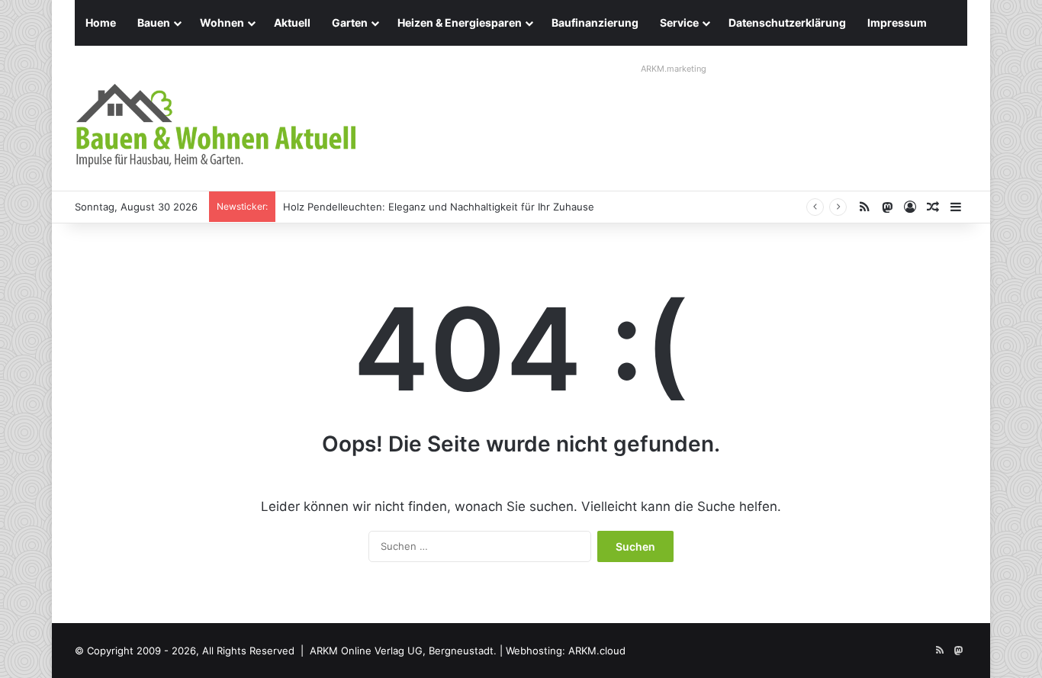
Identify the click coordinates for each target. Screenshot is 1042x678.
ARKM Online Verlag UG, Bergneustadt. (403, 650)
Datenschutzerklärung (787, 22)
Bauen (153, 22)
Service (679, 22)
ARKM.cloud (597, 650)
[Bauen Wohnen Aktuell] (216, 126)
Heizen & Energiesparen (459, 22)
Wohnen (222, 22)
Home (100, 22)
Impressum (897, 22)
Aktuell (292, 22)
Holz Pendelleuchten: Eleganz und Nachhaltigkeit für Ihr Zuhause (438, 207)
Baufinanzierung (595, 22)
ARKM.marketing (673, 68)
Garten (350, 22)
